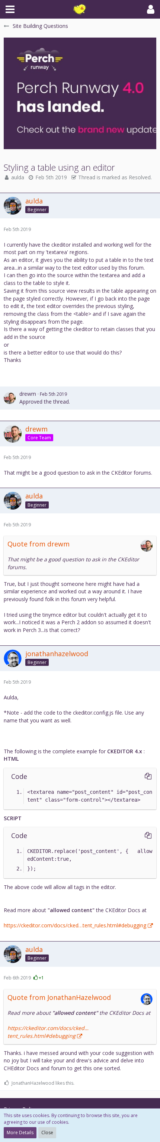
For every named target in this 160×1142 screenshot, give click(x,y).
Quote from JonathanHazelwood (59, 997)
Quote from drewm (38, 543)
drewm (27, 393)
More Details (20, 1132)
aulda (17, 177)
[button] (10, 9)
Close (47, 1132)
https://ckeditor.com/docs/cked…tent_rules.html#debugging (75, 925)
